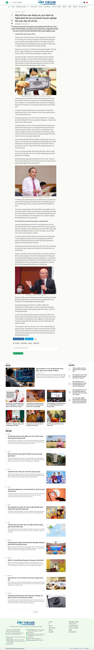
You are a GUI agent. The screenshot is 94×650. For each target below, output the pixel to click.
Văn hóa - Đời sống (56, 6)
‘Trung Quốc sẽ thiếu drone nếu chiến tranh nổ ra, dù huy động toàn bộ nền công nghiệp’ (35, 405)
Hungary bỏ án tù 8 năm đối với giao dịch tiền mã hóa (34, 424)
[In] (35, 339)
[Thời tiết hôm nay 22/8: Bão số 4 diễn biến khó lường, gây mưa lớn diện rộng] (56, 530)
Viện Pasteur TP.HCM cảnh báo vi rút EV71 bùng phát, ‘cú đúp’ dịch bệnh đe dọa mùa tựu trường (15, 405)
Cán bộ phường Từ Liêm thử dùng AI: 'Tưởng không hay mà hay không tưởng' (56, 405)
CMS (77, 648)
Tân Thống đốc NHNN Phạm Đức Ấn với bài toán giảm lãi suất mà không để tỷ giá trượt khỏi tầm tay (79, 400)
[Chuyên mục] (7, 2)
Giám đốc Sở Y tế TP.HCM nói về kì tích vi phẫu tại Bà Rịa (25, 579)
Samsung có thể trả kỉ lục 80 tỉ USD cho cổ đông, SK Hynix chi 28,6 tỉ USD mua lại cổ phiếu (25, 596)
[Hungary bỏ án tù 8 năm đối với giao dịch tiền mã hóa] (35, 416)
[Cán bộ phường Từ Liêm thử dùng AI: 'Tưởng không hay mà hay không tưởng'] (56, 396)
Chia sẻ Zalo (29, 338)
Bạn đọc (65, 6)
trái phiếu (17, 343)
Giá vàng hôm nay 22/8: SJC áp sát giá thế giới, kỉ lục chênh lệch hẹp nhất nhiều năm (25, 508)
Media (69, 6)
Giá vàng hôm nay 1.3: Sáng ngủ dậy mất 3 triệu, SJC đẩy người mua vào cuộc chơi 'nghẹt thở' (79, 384)
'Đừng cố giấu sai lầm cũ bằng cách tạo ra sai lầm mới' (79, 369)
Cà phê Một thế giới (73, 626)
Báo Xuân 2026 (82, 6)
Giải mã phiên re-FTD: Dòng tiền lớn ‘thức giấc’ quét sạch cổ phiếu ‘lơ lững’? (49, 369)
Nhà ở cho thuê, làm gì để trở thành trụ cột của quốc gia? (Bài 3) (25, 455)
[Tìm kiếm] (10, 2)
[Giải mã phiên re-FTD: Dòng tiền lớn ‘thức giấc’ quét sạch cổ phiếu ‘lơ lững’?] (20, 377)
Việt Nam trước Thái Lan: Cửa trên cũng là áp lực (24, 471)
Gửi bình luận (18, 353)
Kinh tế (40, 6)
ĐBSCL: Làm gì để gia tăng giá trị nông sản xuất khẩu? (26, 560)
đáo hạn (30, 343)
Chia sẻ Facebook (19, 338)
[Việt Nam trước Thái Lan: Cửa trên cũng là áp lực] (56, 477)
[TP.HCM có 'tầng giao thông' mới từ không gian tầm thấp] (15, 416)
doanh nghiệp (24, 343)
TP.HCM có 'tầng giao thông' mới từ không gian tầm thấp (15, 424)
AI (28, 6)
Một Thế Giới (33, 224)
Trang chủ (17, 11)
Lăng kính (75, 6)
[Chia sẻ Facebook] (12, 23)
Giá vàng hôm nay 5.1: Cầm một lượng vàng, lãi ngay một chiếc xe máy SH (80, 376)
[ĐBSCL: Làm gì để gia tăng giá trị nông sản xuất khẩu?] (56, 565)
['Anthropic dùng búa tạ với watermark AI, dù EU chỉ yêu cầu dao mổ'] (56, 494)
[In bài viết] (12, 29)
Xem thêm (35, 612)
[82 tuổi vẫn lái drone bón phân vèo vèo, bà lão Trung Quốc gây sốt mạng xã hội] (56, 441)
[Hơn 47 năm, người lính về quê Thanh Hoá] (56, 416)
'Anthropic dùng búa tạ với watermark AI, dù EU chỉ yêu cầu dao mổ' (26, 490)
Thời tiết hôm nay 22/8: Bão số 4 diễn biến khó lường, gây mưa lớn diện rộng (25, 526)
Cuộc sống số (47, 6)
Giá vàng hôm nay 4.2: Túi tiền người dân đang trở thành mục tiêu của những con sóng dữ (80, 392)
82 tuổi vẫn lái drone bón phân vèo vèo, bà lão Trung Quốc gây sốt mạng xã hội (25, 437)
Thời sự (13, 6)
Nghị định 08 (36, 343)
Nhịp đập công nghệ (21, 6)
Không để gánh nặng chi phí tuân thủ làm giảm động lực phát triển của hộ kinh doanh (26, 543)
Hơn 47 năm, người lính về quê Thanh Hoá (55, 424)
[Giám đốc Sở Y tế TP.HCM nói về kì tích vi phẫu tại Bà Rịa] (56, 583)
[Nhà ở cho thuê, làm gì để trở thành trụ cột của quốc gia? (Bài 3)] (56, 459)
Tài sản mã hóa (33, 6)
